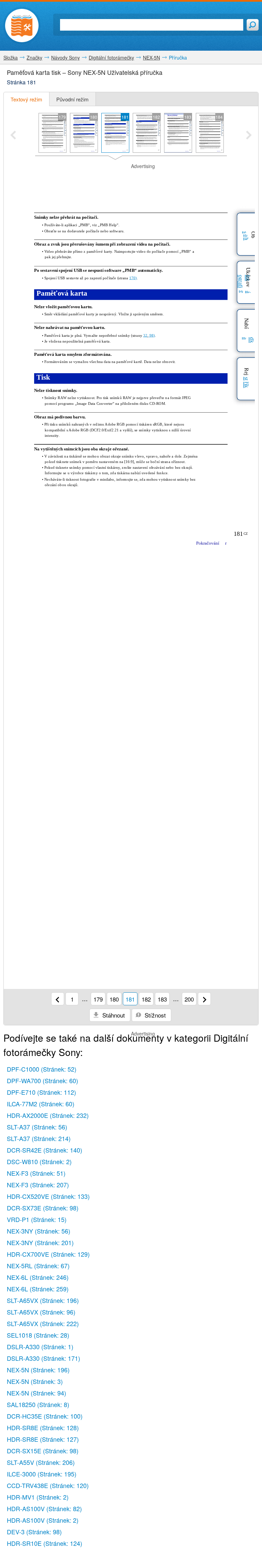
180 (114, 999)
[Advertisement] (131, 180)
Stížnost (154, 1015)
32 (145, 335)
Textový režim (26, 99)
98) (151, 335)
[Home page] (22, 25)
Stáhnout (113, 1015)
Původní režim (72, 99)
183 (162, 999)
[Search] (253, 25)
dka (248, 340)
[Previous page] (57, 998)
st (246, 379)
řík (246, 385)
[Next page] (204, 998)
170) (133, 278)
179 (98, 999)
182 (146, 999)
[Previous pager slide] (13, 136)
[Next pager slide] (249, 136)
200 (189, 999)
